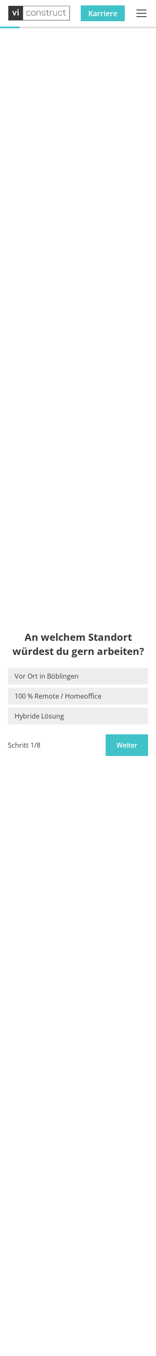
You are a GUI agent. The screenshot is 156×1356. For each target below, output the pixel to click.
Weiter (126, 745)
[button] (139, 13)
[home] (39, 13)
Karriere (102, 13)
